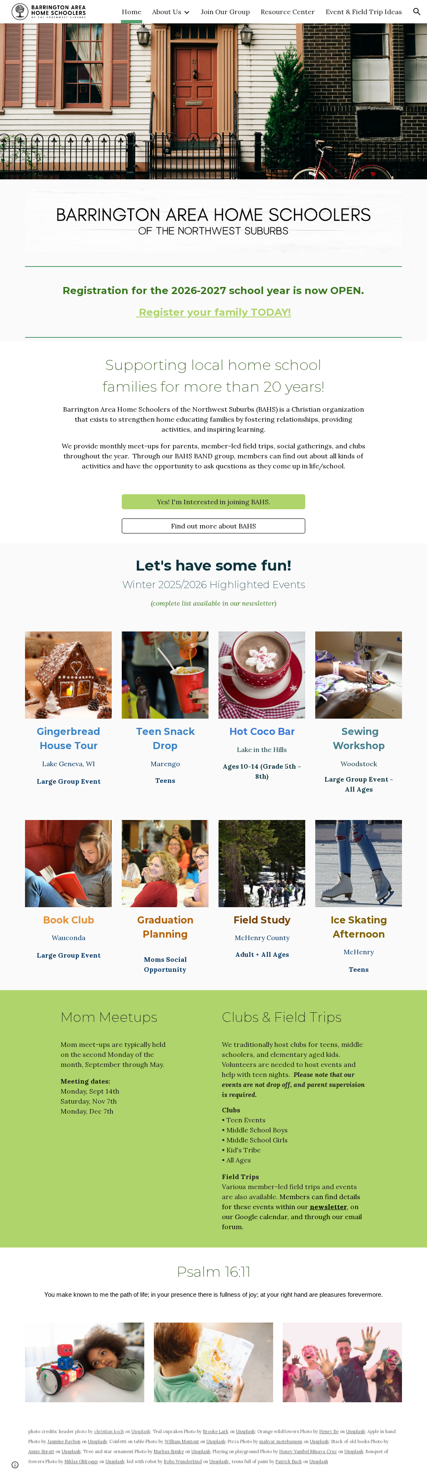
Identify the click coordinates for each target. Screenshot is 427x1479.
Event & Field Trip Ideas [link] (364, 12)
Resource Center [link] (288, 12)
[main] (213, 301)
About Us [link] (166, 12)
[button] (417, 12)
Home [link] (131, 12)
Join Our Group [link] (225, 12)
